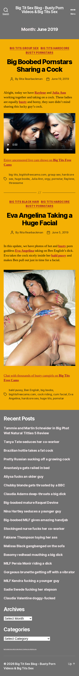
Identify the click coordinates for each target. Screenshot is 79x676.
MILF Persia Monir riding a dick (28, 563)
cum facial (60, 394)
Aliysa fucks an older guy (23, 476)
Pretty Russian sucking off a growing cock (37, 459)
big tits (13, 174)
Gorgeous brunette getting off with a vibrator (39, 572)
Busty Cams (27, 649)
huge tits (46, 398)
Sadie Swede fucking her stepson (30, 589)
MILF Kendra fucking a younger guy (31, 581)
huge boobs (22, 179)
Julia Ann (37, 179)
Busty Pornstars (39, 52)
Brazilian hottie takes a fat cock (28, 450)
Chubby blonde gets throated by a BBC (34, 485)
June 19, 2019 (60, 79)
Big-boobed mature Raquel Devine (31, 503)
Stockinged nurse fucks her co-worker (34, 529)
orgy (47, 179)
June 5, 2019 (60, 232)
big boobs (47, 390)
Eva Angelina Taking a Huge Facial (39, 219)
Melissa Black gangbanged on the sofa (34, 546)
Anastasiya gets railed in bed (27, 468)
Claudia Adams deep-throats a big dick (35, 494)
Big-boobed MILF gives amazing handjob (36, 520)
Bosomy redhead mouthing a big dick (33, 555)
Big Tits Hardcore (55, 48)
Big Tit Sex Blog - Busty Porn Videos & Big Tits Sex (39, 10)
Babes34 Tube (22, 649)
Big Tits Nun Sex (33, 649)
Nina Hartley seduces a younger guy (32, 511)
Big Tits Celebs (16, 649)
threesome (16, 183)
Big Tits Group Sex (24, 48)
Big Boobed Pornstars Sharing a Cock (39, 65)
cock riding (44, 394)
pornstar (57, 179)
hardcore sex (30, 398)
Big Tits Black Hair (24, 201)
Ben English (31, 390)
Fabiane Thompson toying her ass (30, 537)
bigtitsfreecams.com (32, 174)
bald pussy (16, 390)
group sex (54, 174)
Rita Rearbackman (31, 79)
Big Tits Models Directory (8, 649)
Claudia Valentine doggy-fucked (29, 598)
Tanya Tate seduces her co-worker (31, 442)
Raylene (69, 179)
